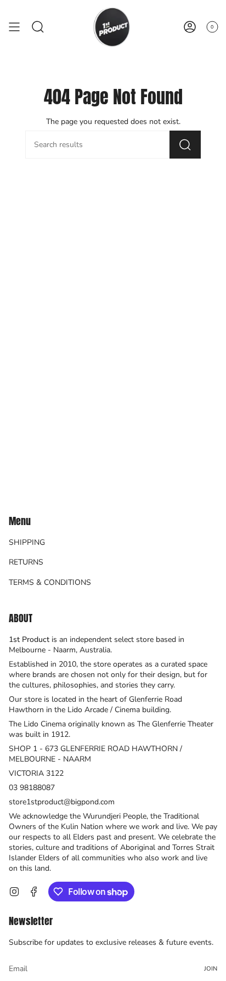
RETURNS (26, 562)
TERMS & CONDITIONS (50, 582)
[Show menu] (14, 27)
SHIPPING (27, 542)
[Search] (185, 145)
